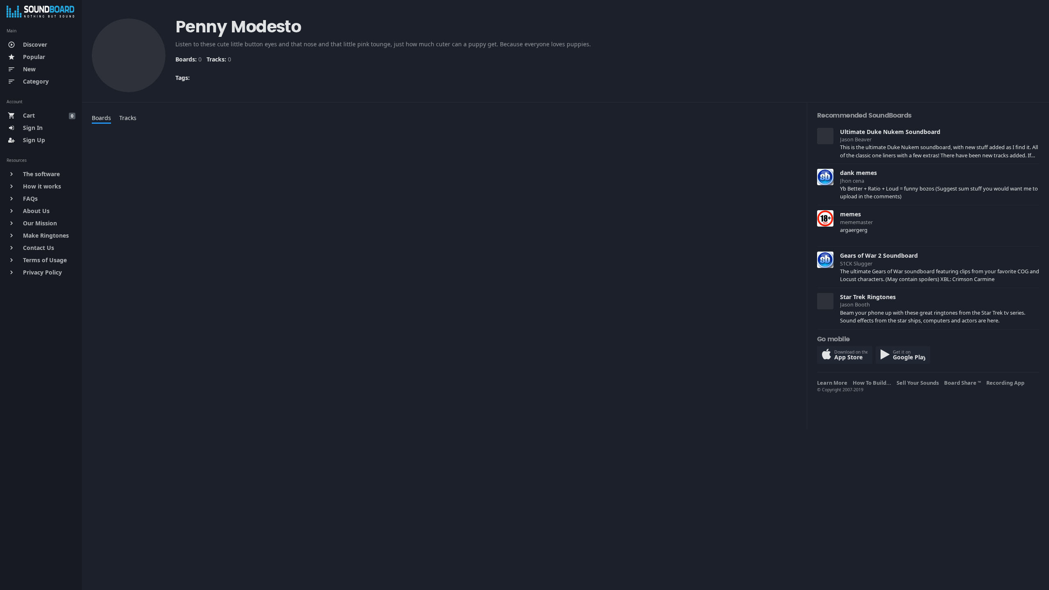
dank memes (858, 173)
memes (850, 214)
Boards (101, 118)
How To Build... (873, 382)
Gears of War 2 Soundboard (879, 255)
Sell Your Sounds (919, 382)
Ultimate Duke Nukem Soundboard (890, 132)
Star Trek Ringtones (868, 297)
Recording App (1006, 382)
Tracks (127, 118)
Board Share (962, 382)
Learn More (833, 382)
